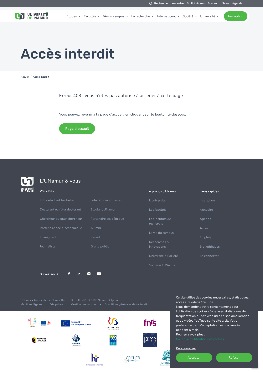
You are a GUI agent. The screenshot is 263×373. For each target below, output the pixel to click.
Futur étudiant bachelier (57, 200)
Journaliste (47, 246)
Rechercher (161, 3)
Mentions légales (31, 304)
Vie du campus (113, 16)
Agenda (237, 3)
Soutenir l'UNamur (162, 265)
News (225, 3)
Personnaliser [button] (186, 348)
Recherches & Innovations (159, 244)
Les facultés (157, 210)
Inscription (235, 16)
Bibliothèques (196, 3)
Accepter (194, 357)
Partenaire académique (107, 219)
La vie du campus (161, 233)
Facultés (90, 16)
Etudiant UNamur (103, 209)
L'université (157, 200)
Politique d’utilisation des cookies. (200, 339)
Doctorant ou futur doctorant (60, 209)
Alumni (95, 228)
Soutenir (213, 3)
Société (188, 16)
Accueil (25, 76)
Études (72, 16)
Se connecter (209, 256)
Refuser (234, 357)
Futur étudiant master (106, 200)
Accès (204, 228)
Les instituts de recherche (160, 221)
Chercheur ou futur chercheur (61, 219)
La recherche (140, 16)
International (166, 16)
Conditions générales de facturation (127, 304)
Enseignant (48, 237)
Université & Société (163, 256)
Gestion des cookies (83, 304)
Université (207, 16)
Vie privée (56, 304)
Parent (95, 237)
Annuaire (178, 3)
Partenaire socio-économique (61, 228)
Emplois (205, 237)
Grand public (99, 246)
